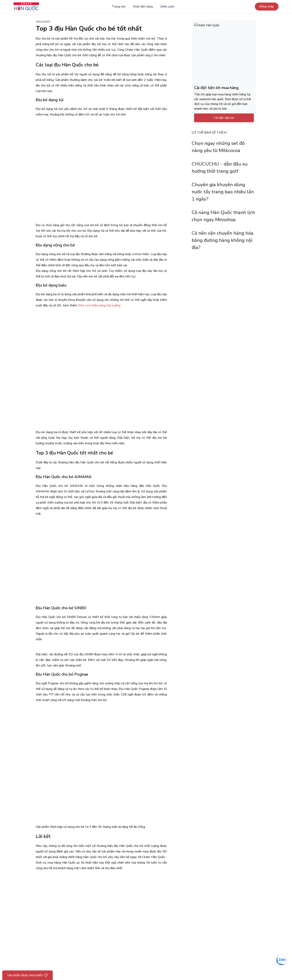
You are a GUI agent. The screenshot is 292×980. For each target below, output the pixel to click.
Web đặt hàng (143, 6)
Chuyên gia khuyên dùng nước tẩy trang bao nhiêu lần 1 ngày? (223, 192)
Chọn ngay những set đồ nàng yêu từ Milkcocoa (218, 147)
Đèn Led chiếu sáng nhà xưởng (99, 305)
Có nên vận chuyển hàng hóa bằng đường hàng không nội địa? (222, 240)
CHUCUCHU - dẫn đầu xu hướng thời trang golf (220, 167)
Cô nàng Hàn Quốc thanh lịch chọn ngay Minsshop (223, 216)
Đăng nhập (267, 6)
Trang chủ (119, 6)
